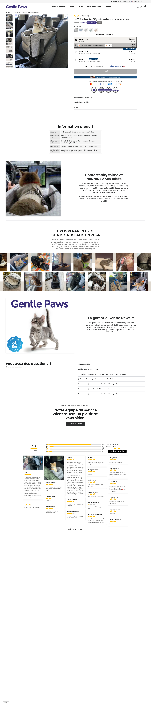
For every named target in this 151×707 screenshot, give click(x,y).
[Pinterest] (118, 2)
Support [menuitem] (108, 7)
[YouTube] (116, 2)
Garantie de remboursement (83, 97)
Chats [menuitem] (71, 7)
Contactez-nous (75, 424)
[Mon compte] (141, 6)
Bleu (81, 30)
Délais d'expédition (84, 364)
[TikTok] (121, 2)
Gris (76, 30)
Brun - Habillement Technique (96, 30)
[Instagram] (114, 2)
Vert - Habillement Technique (91, 30)
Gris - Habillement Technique (86, 30)
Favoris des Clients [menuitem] (93, 7)
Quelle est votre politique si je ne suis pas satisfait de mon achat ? (100, 379)
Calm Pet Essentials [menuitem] (58, 7)
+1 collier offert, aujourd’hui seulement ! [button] (92, 45)
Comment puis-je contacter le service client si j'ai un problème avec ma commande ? (106, 384)
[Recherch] (137, 6)
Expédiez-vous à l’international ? (88, 369)
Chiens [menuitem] (80, 7)
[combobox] (109, 45)
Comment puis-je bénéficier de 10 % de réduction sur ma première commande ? (104, 389)
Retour (76, 107)
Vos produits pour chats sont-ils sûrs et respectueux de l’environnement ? (102, 374)
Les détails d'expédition (81, 102)
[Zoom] (65, 17)
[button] (105, 40)
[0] (144, 6)
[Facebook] (112, 2)
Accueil (8, 12)
